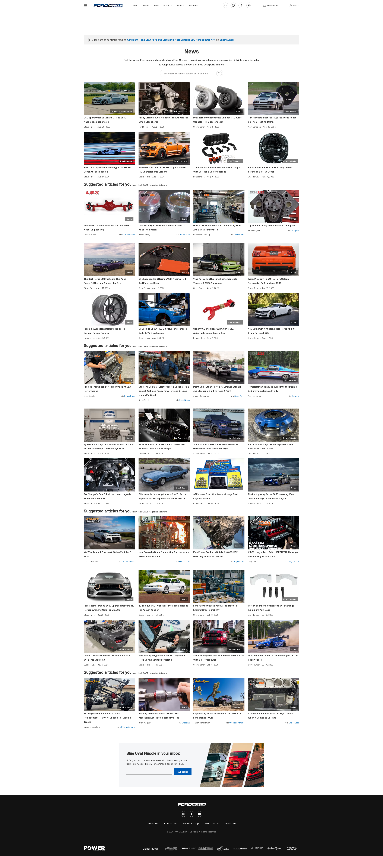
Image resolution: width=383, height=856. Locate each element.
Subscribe (182, 771)
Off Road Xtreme (127, 727)
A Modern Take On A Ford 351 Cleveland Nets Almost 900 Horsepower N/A (171, 39)
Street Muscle (129, 561)
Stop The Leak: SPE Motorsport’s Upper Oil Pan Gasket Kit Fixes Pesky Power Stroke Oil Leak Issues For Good (164, 390)
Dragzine (295, 230)
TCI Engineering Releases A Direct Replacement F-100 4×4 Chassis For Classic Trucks (107, 717)
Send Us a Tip (191, 823)
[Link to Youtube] (249, 5)
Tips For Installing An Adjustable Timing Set (271, 225)
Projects (167, 5)
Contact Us (170, 823)
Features (193, 5)
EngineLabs (226, 39)
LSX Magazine (128, 234)
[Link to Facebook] (241, 5)
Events (180, 5)
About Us (153, 823)
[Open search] (225, 5)
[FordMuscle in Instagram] (183, 814)
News (146, 5)
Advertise (230, 823)
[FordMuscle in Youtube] (199, 814)
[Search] (219, 73)
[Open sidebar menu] (85, 5)
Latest (135, 5)
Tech (156, 5)
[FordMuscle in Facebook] (191, 814)
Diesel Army (184, 400)
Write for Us (212, 823)
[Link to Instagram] (233, 5)
